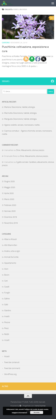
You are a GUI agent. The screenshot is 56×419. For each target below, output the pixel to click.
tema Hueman (40, 406)
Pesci (6, 328)
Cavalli (6, 287)
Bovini (6, 275)
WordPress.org (10, 374)
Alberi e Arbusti (10, 239)
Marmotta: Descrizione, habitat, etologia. (20, 113)
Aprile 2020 (9, 193)
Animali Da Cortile (11, 257)
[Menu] (52, 3)
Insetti (7, 316)
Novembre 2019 (11, 223)
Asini (6, 269)
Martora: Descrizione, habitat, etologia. (19, 107)
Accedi (7, 356)
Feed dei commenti (12, 368)
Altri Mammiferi (10, 245)
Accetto (36, 412)
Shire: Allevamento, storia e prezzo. (30, 150)
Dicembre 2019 (10, 217)
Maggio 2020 (9, 187)
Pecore (7, 322)
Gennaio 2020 (9, 211)
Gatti (6, 304)
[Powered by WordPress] (20, 406)
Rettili (6, 334)
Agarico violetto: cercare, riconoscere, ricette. (22, 125)
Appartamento (10, 263)
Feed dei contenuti (11, 362)
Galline (7, 298)
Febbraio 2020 (10, 205)
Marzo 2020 (9, 199)
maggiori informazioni (19, 412)
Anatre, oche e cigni (12, 251)
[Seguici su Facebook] (52, 81)
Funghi (7, 293)
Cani (6, 281)
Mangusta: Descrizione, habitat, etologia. (20, 119)
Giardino (6, 43)
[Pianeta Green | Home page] (9, 3)
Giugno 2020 (9, 181)
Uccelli (6, 340)
